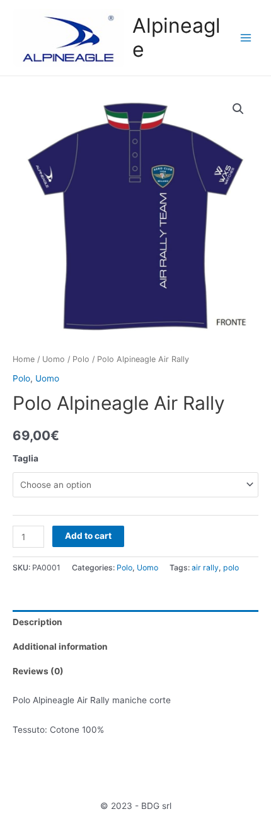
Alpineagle (176, 37)
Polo (80, 359)
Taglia (25, 458)
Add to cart (88, 536)
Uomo (53, 359)
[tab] (135, 622)
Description (37, 622)
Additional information (60, 647)
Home (24, 359)
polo (231, 567)
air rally (205, 567)
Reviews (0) (38, 671)
